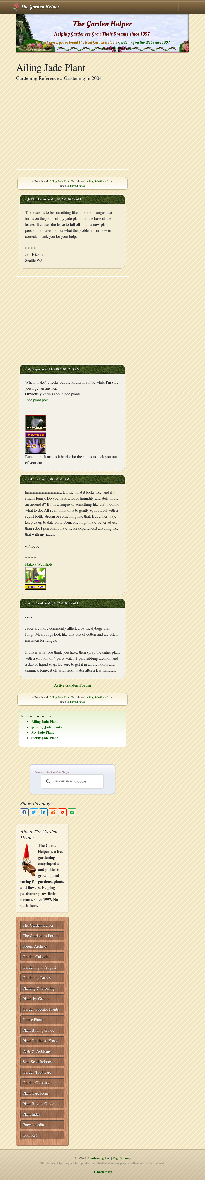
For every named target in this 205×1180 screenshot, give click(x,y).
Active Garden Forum (72, 685)
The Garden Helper (39, 6)
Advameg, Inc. (100, 1158)
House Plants (33, 1019)
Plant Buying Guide (38, 1030)
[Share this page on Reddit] (53, 812)
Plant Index (31, 1114)
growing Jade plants (47, 727)
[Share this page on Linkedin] (43, 812)
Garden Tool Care (37, 1072)
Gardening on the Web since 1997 (144, 42)
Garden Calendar (36, 956)
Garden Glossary (36, 1082)
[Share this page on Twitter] (34, 812)
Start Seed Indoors (37, 1061)
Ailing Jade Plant (60, 181)
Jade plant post (36, 399)
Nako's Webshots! (39, 564)
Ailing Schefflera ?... (98, 181)
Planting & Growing (39, 988)
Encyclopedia (33, 1124)
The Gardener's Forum (40, 935)
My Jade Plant (43, 732)
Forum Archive (35, 946)
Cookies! (30, 1135)
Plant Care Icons (36, 1093)
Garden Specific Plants (41, 1009)
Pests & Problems (36, 1051)
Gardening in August (39, 967)
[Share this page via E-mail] (72, 812)
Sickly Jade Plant (45, 737)
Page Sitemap (122, 1158)
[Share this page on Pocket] (62, 812)
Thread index (77, 186)
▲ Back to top (102, 1171)
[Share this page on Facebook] (24, 812)
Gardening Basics (37, 977)
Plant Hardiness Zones (40, 1040)
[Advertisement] (72, 129)
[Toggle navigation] (185, 7)
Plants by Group (35, 998)
